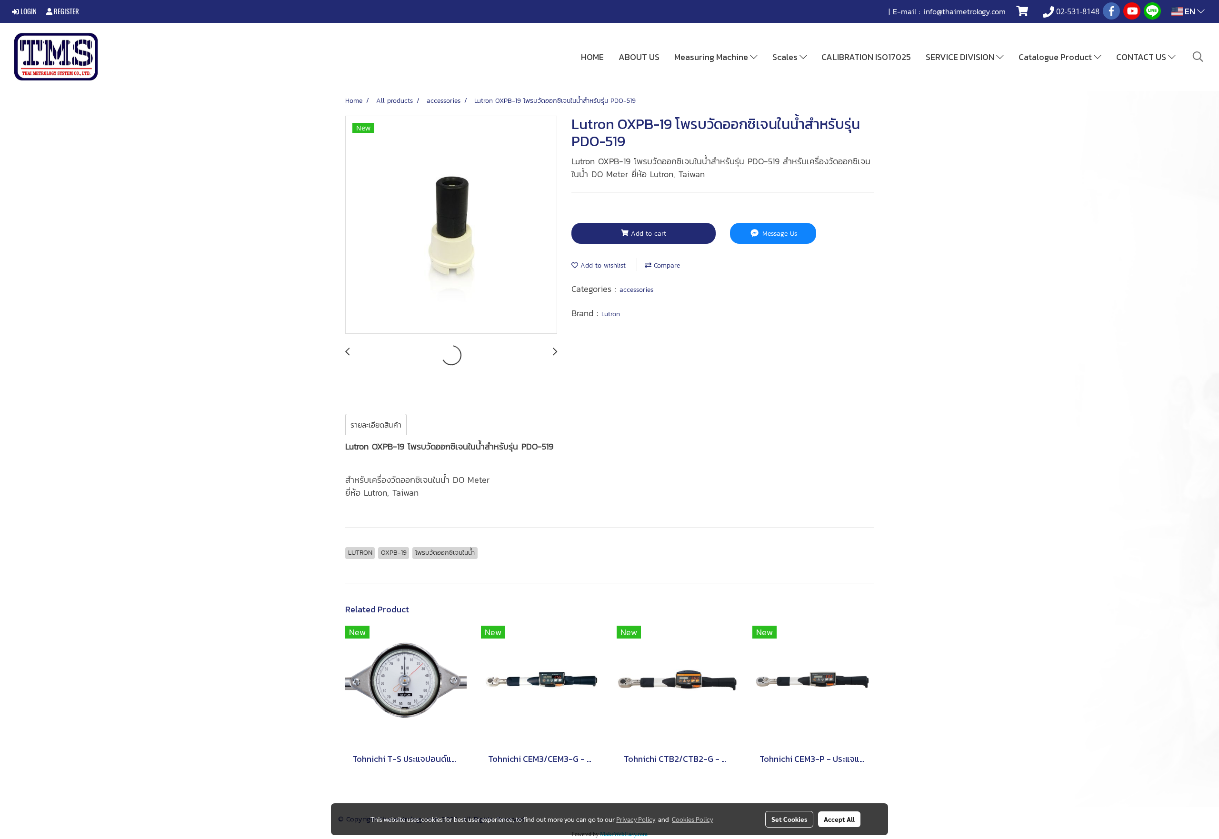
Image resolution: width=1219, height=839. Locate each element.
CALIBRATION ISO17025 (866, 56)
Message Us (778, 234)
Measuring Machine (712, 56)
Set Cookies (789, 819)
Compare (665, 265)
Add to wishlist (602, 265)
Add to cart (647, 234)
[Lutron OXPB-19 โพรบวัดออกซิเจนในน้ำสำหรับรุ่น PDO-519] (451, 225)
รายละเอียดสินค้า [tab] (375, 424)
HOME (592, 56)
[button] (1198, 57)
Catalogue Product (1056, 56)
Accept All (839, 819)
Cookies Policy (692, 819)
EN (1190, 11)
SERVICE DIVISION (961, 56)
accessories (636, 290)
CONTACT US (1142, 56)
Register (65, 11)
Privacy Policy (635, 819)
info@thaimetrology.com (964, 11)
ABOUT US (639, 56)
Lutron (610, 314)
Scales (785, 56)
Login (28, 11)
